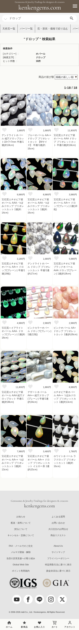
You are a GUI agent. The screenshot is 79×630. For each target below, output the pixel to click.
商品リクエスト (58, 535)
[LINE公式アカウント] (39, 599)
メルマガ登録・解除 (21, 552)
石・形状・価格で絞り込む (52, 28)
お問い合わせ (58, 523)
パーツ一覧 (26, 28)
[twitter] (62, 599)
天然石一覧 (8, 28)
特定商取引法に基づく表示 (58, 564)
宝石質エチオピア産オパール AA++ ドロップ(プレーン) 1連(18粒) (65, 204)
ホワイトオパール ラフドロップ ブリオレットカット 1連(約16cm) (65, 461)
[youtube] (16, 599)
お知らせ (20, 516)
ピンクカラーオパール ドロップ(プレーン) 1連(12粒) (39, 331)
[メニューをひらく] (73, 6)
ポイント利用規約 (21, 571)
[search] (72, 18)
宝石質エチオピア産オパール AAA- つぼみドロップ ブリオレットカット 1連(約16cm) (39, 206)
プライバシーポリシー (58, 558)
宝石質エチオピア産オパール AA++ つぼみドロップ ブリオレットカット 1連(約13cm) (13, 463)
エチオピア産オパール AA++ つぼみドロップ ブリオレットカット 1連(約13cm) (65, 397)
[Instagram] (50, 599)
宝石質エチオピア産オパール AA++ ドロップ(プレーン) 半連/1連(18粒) (13, 268)
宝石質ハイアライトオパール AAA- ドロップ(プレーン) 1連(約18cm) (13, 332)
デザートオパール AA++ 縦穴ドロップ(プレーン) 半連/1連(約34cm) (38, 397)
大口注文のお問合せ (58, 529)
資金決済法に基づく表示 (58, 571)
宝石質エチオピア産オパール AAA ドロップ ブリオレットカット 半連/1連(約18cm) (65, 140)
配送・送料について (21, 523)
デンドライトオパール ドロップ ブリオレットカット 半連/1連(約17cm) (39, 268)
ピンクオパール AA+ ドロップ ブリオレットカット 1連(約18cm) (65, 331)
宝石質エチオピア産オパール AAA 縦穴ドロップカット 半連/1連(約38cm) (13, 397)
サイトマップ (58, 552)
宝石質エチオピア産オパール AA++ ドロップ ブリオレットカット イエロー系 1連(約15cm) (39, 463)
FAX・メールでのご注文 (21, 546)
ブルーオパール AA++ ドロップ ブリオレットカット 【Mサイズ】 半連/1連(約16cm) (39, 142)
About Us (58, 546)
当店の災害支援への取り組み (20, 558)
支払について (20, 529)
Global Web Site (21, 564)
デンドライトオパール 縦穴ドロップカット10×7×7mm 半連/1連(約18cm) (13, 140)
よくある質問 (58, 516)
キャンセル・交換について (21, 535)
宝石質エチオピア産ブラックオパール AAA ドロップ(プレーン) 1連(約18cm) (65, 268)
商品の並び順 (46, 76)
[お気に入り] (4, 129)
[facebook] (28, 599)
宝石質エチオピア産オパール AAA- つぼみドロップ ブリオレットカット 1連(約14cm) (13, 206)
